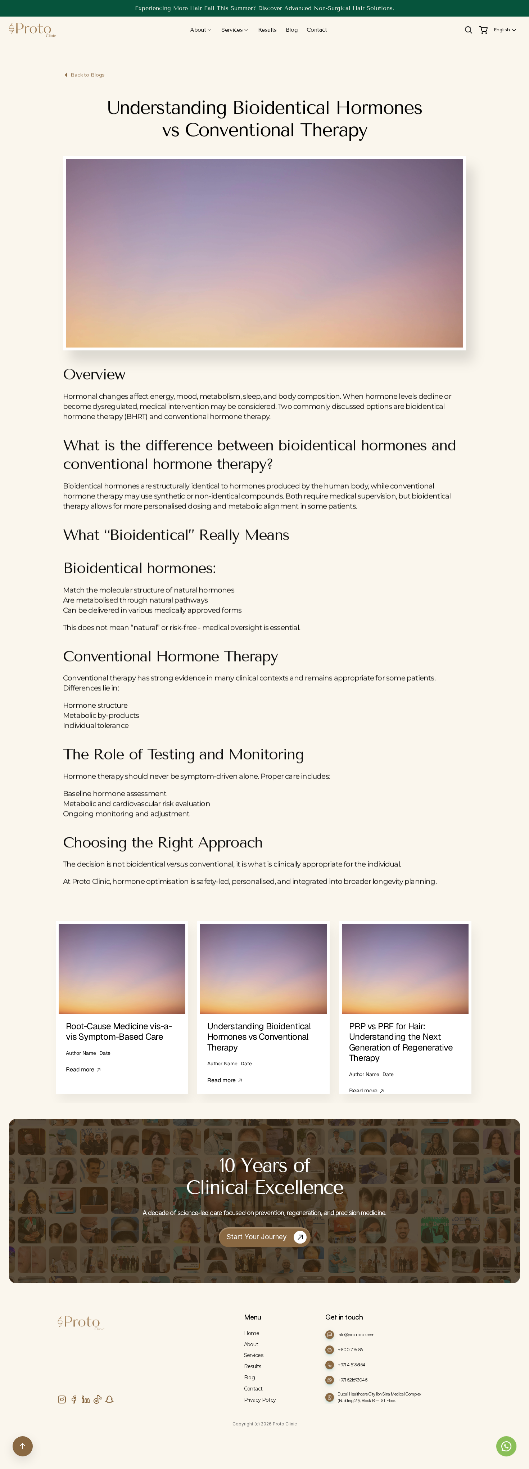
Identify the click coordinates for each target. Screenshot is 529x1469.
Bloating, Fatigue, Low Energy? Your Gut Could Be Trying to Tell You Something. (264, 8)
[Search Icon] (468, 30)
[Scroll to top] (23, 1446)
